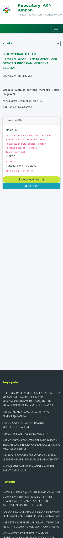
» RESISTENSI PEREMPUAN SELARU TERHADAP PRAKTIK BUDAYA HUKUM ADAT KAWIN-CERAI (31, 524)
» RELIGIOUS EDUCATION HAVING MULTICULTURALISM (23, 425)
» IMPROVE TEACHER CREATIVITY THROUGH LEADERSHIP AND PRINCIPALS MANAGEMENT (30, 457)
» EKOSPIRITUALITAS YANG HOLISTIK (25, 433)
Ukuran (10, 156)
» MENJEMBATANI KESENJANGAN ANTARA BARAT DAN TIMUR (28, 468)
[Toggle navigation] (55, 28)
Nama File (12, 130)
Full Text (32, 185)
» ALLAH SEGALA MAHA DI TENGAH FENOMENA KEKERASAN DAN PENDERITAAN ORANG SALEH (31, 514)
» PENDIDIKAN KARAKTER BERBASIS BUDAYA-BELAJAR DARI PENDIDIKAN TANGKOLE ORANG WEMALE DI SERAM (31, 444)
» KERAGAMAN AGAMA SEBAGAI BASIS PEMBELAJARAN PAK (25, 414)
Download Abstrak (33, 179)
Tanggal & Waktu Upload (21, 165)
